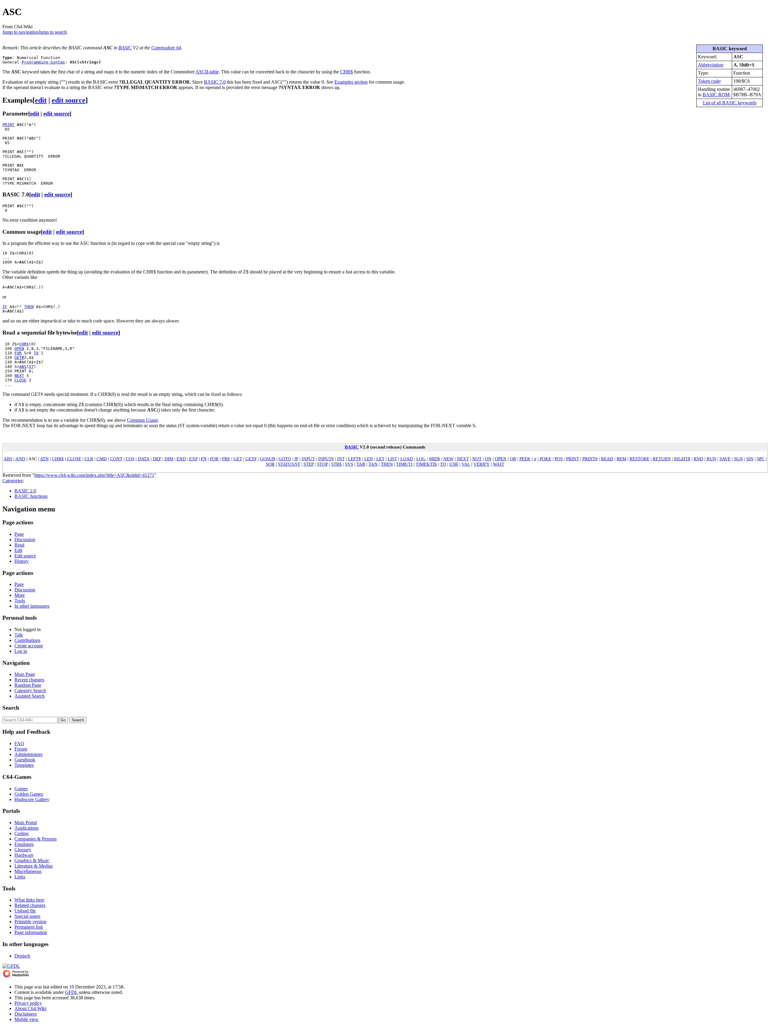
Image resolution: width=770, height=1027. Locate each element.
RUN (711, 458)
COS (130, 458)
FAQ (19, 743)
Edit (18, 550)
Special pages (27, 916)
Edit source (25, 555)
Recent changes (29, 679)
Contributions (27, 640)
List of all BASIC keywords (729, 102)
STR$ (336, 464)
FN (204, 458)
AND (20, 458)
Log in (20, 651)
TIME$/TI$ (426, 464)
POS (559, 458)
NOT (477, 458)
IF (4, 306)
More (19, 595)
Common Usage (142, 420)
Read (19, 544)
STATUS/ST (289, 464)
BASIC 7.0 (215, 82)
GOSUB (267, 458)
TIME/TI (404, 464)
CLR (89, 458)
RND (698, 458)
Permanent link (28, 927)
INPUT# (326, 458)
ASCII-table (207, 71)
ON (488, 458)
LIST (392, 458)
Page (19, 534)
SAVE (725, 458)
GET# (19, 357)
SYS (349, 464)
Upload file (25, 910)
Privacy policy (28, 1003)
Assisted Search (29, 696)
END (181, 458)
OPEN (19, 348)
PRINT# (590, 458)
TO (36, 353)
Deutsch (22, 955)
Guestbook (24, 759)
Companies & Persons (35, 838)
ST (31, 366)
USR (453, 464)
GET (237, 458)
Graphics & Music (31, 860)
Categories (12, 480)
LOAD (406, 458)
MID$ (434, 458)
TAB (360, 464)
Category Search (30, 690)
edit (41, 100)
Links (19, 876)
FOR (18, 353)
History (21, 561)
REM (621, 458)
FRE (226, 458)
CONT (116, 458)
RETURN (662, 458)
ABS (22, 366)
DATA (143, 458)
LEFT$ (354, 458)
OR (513, 458)
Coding (21, 833)
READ (607, 458)
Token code (709, 81)
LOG (421, 458)
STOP (322, 464)
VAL (465, 464)
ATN (44, 458)
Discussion (24, 539)
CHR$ (346, 71)
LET (380, 458)
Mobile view (26, 1019)
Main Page (24, 674)
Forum (20, 748)
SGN (738, 458)
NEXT (19, 375)
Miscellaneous (28, 871)
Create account (28, 645)
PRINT (8, 124)
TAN (372, 464)
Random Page (27, 685)
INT (341, 458)
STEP (308, 464)
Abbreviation (710, 64)
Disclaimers (25, 1013)
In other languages (31, 606)
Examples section (351, 82)
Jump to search (52, 32)
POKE (545, 458)
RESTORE (639, 458)
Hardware (23, 855)
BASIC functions (31, 496)
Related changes (29, 905)
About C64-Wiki (30, 1008)
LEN (368, 458)
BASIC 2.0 (25, 490)
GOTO (285, 458)
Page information (30, 932)
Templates (24, 765)
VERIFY (481, 464)
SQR (270, 464)
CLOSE (20, 380)
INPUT (308, 458)
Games (21, 788)
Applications (26, 828)
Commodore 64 (166, 47)
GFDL (71, 992)
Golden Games (28, 794)
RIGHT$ (682, 458)
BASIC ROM (716, 94)
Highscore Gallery (31, 799)
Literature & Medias (33, 865)
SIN (749, 458)
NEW (448, 458)
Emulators (24, 844)
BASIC (125, 47)
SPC (761, 458)
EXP (193, 458)
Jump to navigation (20, 32)
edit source (68, 100)
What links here (29, 899)
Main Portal (25, 822)
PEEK (525, 458)
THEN (29, 306)
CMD (102, 458)
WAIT (498, 464)
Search (10, 708)
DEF (157, 458)
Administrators (28, 754)
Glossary (22, 849)
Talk (18, 634)
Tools (19, 600)
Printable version (30, 921)
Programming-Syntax (43, 62)
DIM (169, 458)
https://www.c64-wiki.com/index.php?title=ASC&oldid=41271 (94, 475)
